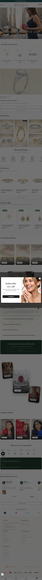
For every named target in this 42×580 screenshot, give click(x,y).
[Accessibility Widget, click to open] (40, 290)
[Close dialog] (40, 278)
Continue (11, 296)
